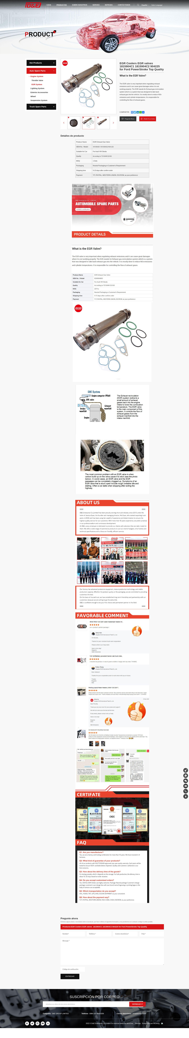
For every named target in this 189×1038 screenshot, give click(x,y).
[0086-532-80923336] (185, 791)
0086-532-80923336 (96, 1014)
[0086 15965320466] (185, 775)
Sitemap (138, 1023)
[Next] (113, 122)
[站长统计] (162, 1023)
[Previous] (64, 122)
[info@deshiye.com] (185, 786)
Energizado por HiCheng (150, 1023)
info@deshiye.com (139, 1014)
